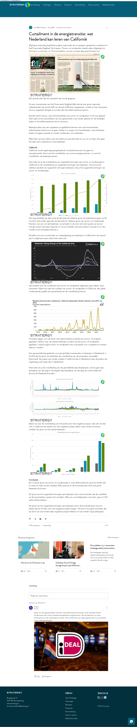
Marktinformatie (71, 718)
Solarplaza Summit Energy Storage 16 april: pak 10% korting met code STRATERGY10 (68, 564)
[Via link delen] (46, 519)
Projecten (69, 708)
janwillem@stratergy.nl (20, 706)
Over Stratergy (70, 698)
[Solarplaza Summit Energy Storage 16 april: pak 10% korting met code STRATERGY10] (68, 550)
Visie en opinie (71, 715)
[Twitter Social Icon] (105, 697)
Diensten (68, 705)
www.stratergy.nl (13, 703)
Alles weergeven (113, 537)
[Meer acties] (107, 27)
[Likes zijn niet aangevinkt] (35, 676)
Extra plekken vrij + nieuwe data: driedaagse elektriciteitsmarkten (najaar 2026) (102, 547)
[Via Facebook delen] (30, 519)
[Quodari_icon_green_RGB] (98, 697)
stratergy (17, 5)
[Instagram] (102, 697)
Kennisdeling (70, 712)
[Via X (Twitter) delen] (35, 519)
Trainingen (69, 701)
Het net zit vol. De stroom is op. (33, 562)
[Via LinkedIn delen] (40, 519)
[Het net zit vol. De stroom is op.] (33, 550)
